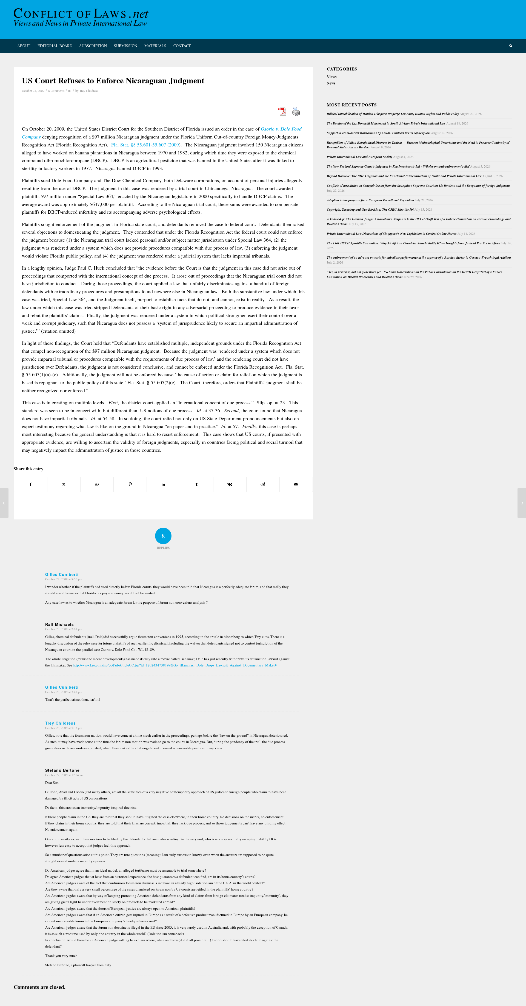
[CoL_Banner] (82, 19)
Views (331, 77)
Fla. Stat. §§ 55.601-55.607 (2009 (145, 144)
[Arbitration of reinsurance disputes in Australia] (4, 503)
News (331, 83)
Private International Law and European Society (359, 156)
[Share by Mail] (296, 484)
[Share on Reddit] (263, 484)
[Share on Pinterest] (130, 484)
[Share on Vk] (229, 484)
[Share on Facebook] (30, 484)
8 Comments (56, 91)
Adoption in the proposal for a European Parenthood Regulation (370, 200)
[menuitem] (24, 46)
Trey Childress (88, 91)
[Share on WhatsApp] (97, 484)
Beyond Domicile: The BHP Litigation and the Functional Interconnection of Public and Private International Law (404, 176)
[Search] (509, 46)
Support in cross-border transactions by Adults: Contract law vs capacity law (378, 133)
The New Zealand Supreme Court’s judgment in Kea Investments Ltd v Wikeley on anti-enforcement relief (398, 166)
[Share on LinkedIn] (163, 484)
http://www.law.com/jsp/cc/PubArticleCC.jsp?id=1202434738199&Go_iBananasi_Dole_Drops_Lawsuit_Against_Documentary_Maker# (175, 665)
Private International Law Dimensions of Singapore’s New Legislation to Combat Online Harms (392, 233)
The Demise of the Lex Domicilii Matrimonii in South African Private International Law (386, 123)
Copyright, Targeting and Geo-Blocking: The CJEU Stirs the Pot (370, 209)
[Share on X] (63, 484)
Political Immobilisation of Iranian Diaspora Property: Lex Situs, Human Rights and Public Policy (393, 113)
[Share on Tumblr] (196, 484)
